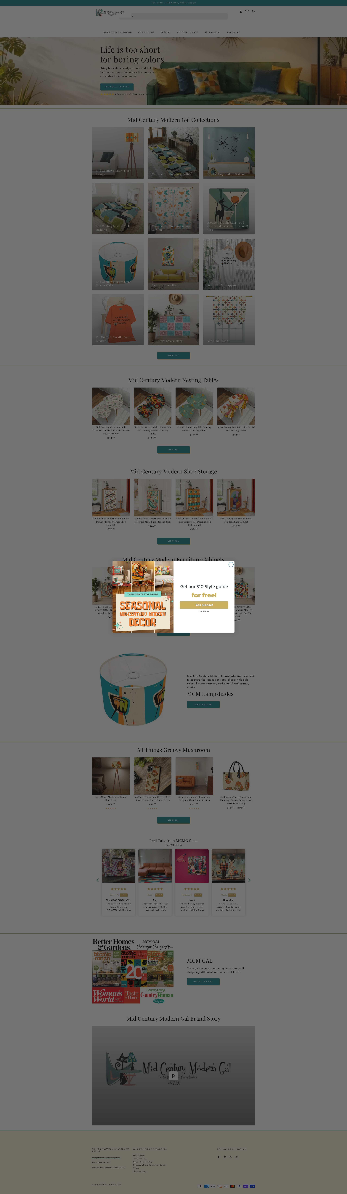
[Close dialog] (231, 564)
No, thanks (204, 611)
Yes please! (204, 604)
